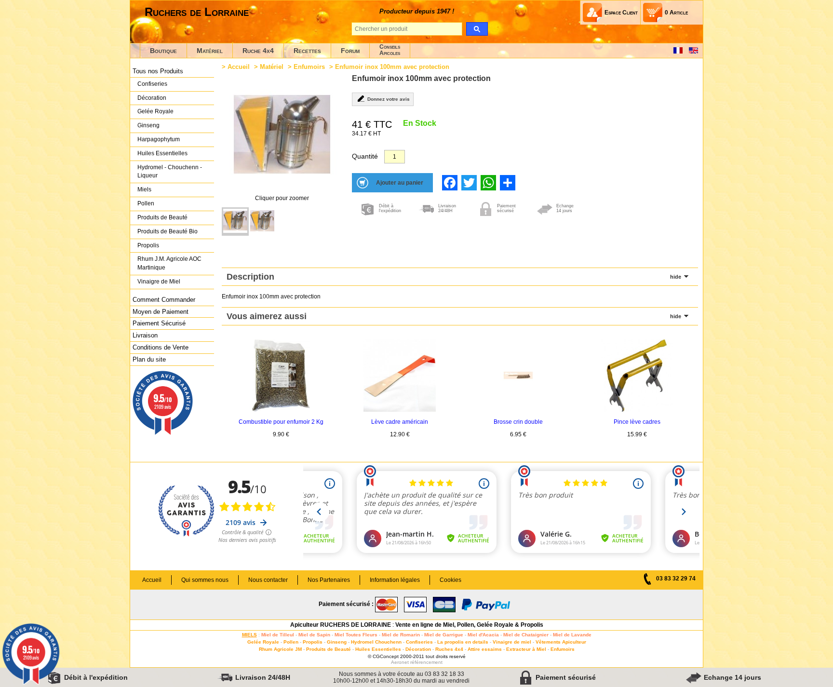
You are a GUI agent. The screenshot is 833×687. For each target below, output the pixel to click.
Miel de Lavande (572, 634)
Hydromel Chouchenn (376, 642)
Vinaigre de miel (512, 642)
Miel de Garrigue (443, 634)
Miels (144, 189)
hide (675, 277)
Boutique (163, 50)
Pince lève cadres (637, 421)
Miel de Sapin (314, 634)
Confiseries (152, 84)
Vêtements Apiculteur (561, 642)
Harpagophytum (158, 139)
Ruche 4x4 (258, 50)
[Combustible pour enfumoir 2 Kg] (281, 409)
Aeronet (400, 662)
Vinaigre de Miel (158, 281)
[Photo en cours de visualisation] (235, 221)
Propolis (148, 245)
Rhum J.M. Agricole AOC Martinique (169, 263)
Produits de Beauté (162, 217)
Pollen (145, 203)
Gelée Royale (155, 111)
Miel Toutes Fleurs (356, 634)
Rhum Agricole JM (280, 649)
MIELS (249, 634)
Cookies (450, 580)
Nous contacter (268, 580)
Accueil (239, 66)
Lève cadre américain (399, 421)
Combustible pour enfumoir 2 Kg (281, 421)
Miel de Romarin (401, 634)
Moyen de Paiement (160, 311)
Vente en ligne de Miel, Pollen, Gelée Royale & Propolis (469, 624)
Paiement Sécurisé (159, 323)
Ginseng (148, 125)
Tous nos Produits (158, 71)
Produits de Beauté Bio (167, 231)
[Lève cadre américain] (399, 409)
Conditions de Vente (160, 347)
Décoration (151, 97)
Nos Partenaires (329, 580)
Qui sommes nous (204, 580)
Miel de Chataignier (526, 634)
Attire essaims (485, 649)
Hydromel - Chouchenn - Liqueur (169, 171)
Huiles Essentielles (162, 153)
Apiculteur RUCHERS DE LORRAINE (340, 624)
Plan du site (149, 359)
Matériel (210, 50)
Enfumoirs (309, 66)
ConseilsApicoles (389, 49)
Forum (350, 50)
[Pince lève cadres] (637, 409)
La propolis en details (462, 642)
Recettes (307, 50)
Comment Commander (164, 299)
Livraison (145, 335)
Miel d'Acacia (483, 634)
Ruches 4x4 (449, 649)
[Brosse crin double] (518, 409)
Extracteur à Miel (526, 649)
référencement (426, 662)
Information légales (395, 580)
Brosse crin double (518, 421)
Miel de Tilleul (277, 634)
